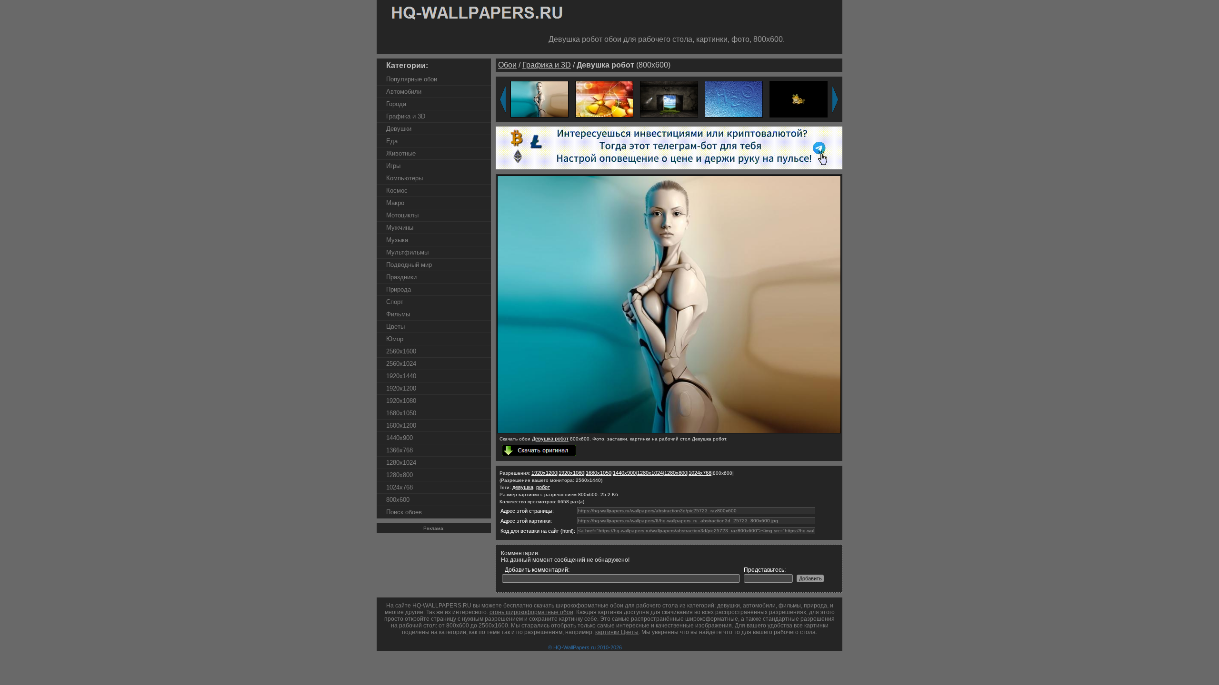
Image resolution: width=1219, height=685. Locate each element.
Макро (395, 202)
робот (543, 487)
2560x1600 (401, 351)
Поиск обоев (404, 512)
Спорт (394, 301)
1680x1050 (401, 413)
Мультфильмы (407, 252)
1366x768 (399, 450)
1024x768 (399, 487)
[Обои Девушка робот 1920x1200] (539, 99)
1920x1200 (401, 388)
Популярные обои (411, 79)
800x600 (398, 499)
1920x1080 (401, 400)
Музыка (397, 240)
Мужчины (399, 227)
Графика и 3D (405, 116)
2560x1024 (401, 363)
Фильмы (398, 314)
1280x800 (399, 475)
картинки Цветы (617, 632)
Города (396, 104)
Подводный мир (409, 264)
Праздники (401, 277)
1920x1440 (401, 376)
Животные (401, 153)
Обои (507, 65)
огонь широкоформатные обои (531, 612)
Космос (397, 190)
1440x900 (399, 437)
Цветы (395, 326)
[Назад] (503, 99)
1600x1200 (401, 425)
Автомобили (403, 91)
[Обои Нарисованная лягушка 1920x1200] (798, 99)
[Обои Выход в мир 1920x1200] (669, 99)
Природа (398, 289)
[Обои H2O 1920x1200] (733, 99)
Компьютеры (404, 178)
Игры (393, 165)
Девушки (398, 128)
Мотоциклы (402, 215)
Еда (392, 141)
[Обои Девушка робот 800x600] (669, 431)
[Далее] (835, 99)
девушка (522, 487)
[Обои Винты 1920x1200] (604, 99)
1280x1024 (401, 462)
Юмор (394, 338)
